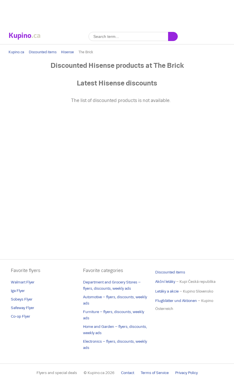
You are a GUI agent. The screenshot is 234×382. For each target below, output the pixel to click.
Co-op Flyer (20, 316)
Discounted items (43, 52)
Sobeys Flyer (22, 299)
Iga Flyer (18, 291)
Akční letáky (165, 281)
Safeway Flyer (22, 308)
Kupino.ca (16, 52)
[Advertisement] (117, 13)
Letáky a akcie (167, 291)
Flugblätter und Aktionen (176, 301)
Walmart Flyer (23, 282)
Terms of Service (155, 373)
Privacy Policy (186, 373)
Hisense (67, 52)
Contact (127, 373)
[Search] (173, 36)
